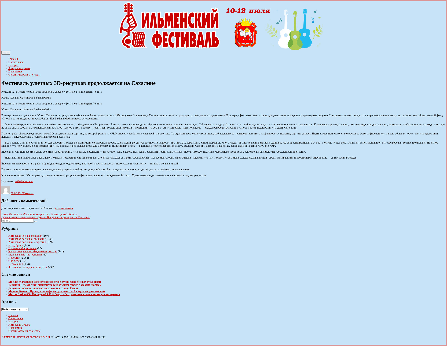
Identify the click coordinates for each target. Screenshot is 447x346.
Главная (13, 58)
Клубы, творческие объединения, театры (32, 251)
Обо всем (14, 260)
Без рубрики (15, 245)
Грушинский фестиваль (22, 248)
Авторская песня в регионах (25, 235)
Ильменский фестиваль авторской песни (25, 336)
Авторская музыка (19, 68)
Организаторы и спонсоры (24, 74)
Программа (15, 71)
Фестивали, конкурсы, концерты (27, 267)
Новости (28, 193)
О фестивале (15, 62)
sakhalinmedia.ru (24, 181)
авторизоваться (64, 208)
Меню (6, 52)
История (13, 65)
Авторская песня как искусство (27, 241)
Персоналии (15, 263)
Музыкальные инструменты (25, 254)
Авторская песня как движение (27, 238)
